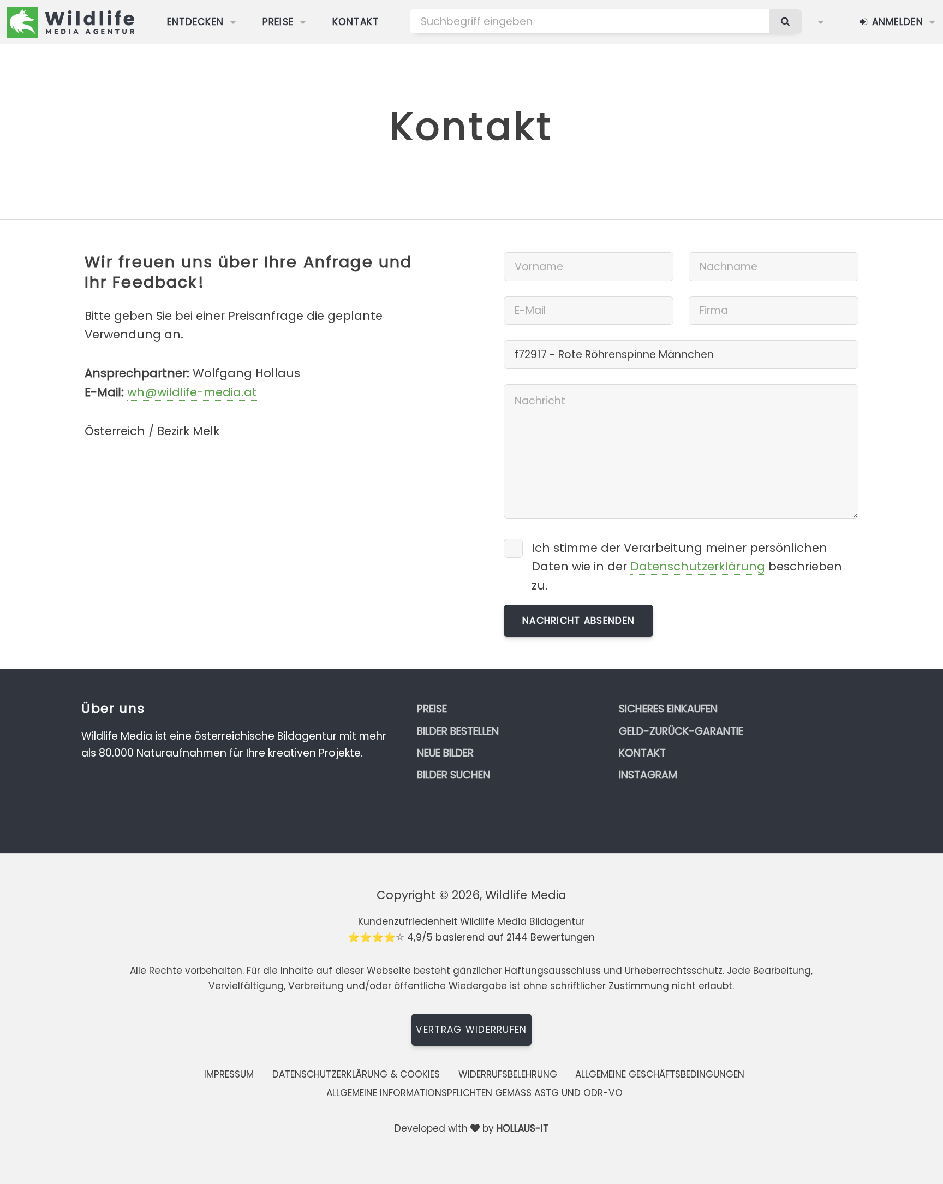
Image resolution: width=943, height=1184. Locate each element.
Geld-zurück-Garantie (681, 731)
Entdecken (195, 21)
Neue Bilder (445, 753)
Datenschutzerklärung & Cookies (356, 1074)
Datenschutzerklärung (697, 566)
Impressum (229, 1074)
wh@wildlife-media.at (192, 392)
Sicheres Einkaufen (668, 708)
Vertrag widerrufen (471, 1029)
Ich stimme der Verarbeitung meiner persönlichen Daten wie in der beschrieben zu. (687, 566)
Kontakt (355, 21)
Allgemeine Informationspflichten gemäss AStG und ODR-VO (474, 1092)
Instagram (648, 774)
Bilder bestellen (458, 731)
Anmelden (895, 21)
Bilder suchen (453, 774)
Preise (278, 21)
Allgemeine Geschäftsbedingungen (659, 1074)
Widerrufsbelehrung (507, 1074)
